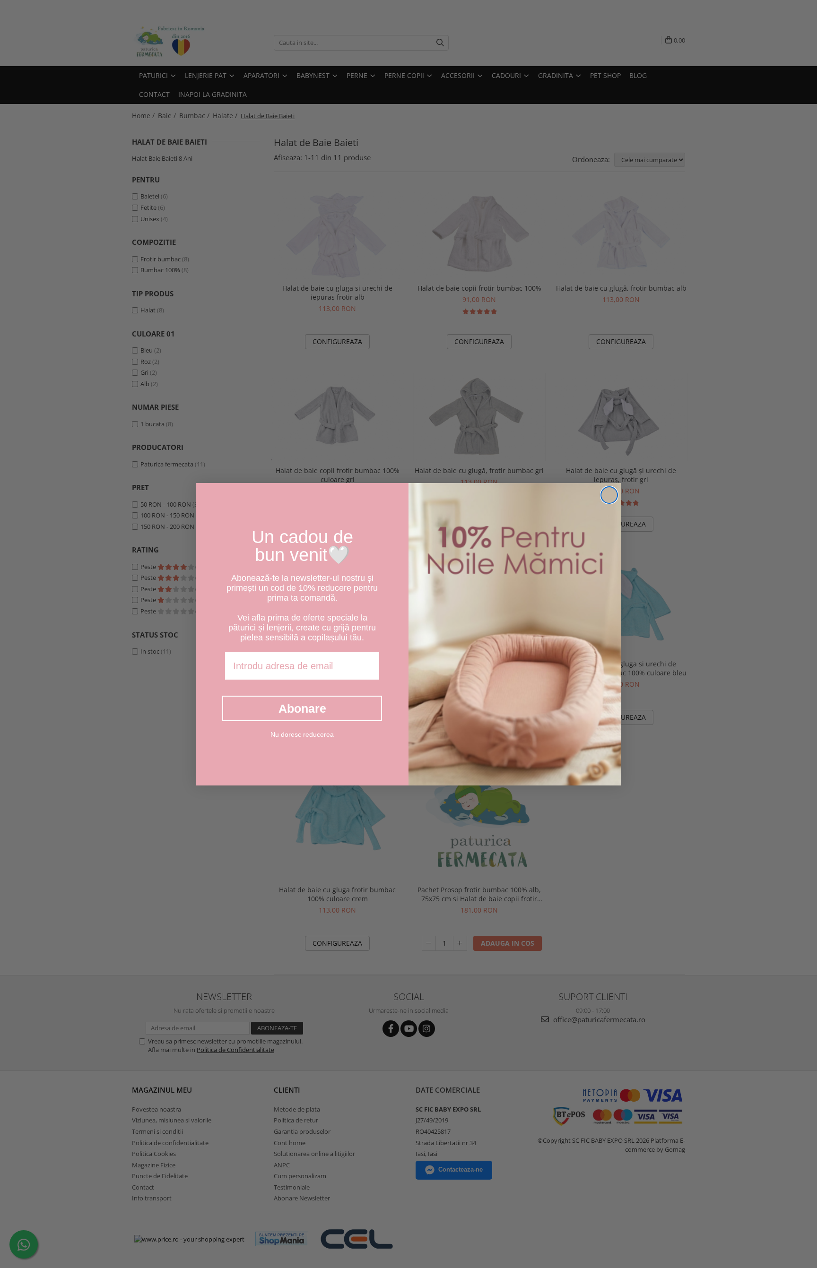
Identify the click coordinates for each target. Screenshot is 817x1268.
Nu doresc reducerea (302, 734)
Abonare (302, 708)
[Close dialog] (609, 495)
